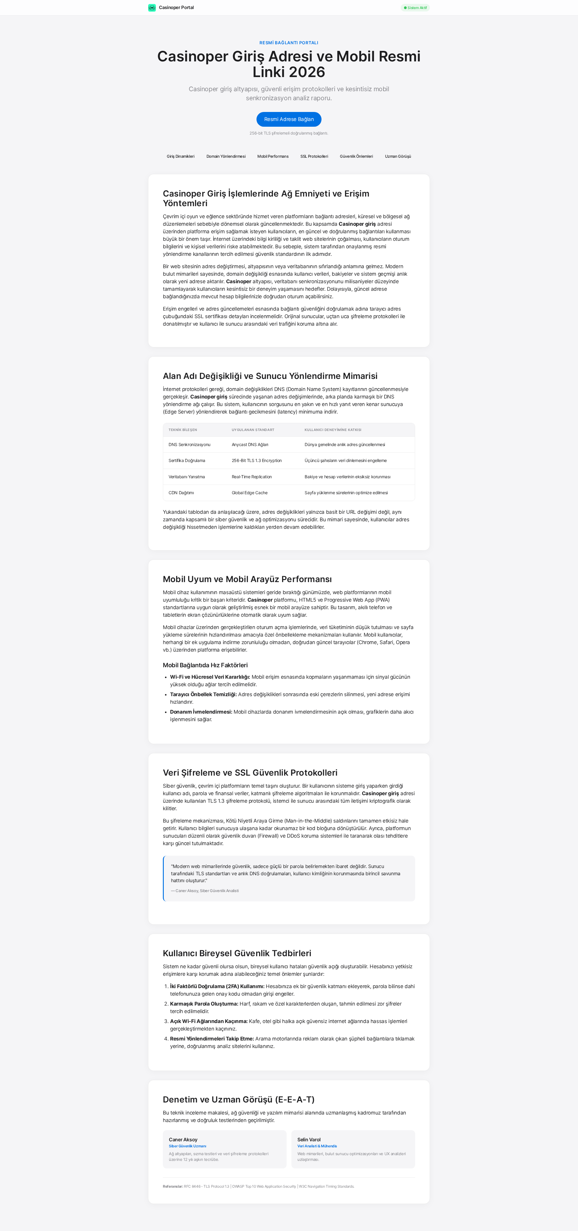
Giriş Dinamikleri (180, 156)
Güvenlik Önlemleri (356, 156)
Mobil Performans (272, 156)
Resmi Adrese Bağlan (289, 119)
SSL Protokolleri (314, 156)
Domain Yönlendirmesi (226, 156)
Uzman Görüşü (398, 156)
